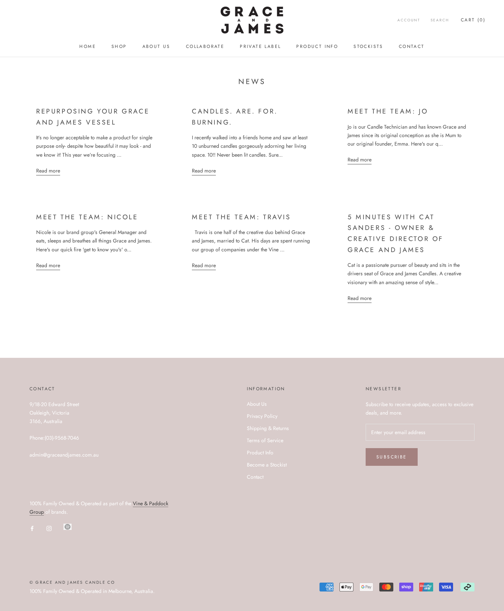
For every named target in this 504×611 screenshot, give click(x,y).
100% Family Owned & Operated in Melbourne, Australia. (92, 591)
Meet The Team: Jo (388, 111)
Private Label (260, 46)
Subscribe (391, 457)
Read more (48, 170)
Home (87, 46)
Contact (412, 46)
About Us (156, 46)
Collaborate (205, 46)
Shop (119, 46)
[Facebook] (32, 528)
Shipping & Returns (268, 428)
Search (440, 20)
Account (408, 20)
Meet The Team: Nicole (87, 217)
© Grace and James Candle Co (72, 582)
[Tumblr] (67, 527)
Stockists (368, 46)
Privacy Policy (262, 416)
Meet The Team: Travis (241, 217)
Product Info (317, 46)
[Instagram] (49, 528)
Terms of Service (265, 440)
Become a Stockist (267, 464)
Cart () (473, 20)
